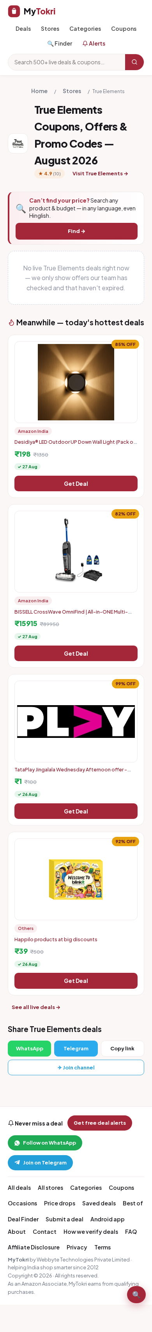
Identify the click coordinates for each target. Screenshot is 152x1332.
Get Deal (76, 483)
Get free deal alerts (100, 1123)
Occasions (22, 1203)
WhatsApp (29, 1048)
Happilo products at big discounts (55, 939)
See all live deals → (36, 1007)
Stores (50, 28)
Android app (107, 1219)
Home (39, 90)
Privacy (77, 1247)
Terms (102, 1247)
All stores (50, 1187)
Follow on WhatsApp (49, 1143)
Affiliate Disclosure (34, 1247)
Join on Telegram (45, 1162)
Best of (133, 1203)
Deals (23, 28)
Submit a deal (64, 1219)
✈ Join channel (76, 1067)
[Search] (134, 62)
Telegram (76, 1048)
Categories (85, 28)
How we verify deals (91, 1231)
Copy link (122, 1048)
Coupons (123, 28)
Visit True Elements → (100, 173)
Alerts (96, 43)
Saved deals (99, 1203)
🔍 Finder (59, 43)
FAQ (131, 1231)
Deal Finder (23, 1219)
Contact (45, 1231)
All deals (19, 1187)
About (17, 1231)
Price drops (59, 1203)
